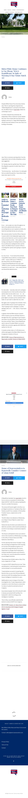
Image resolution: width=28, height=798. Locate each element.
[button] (14, 394)
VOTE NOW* (14, 402)
